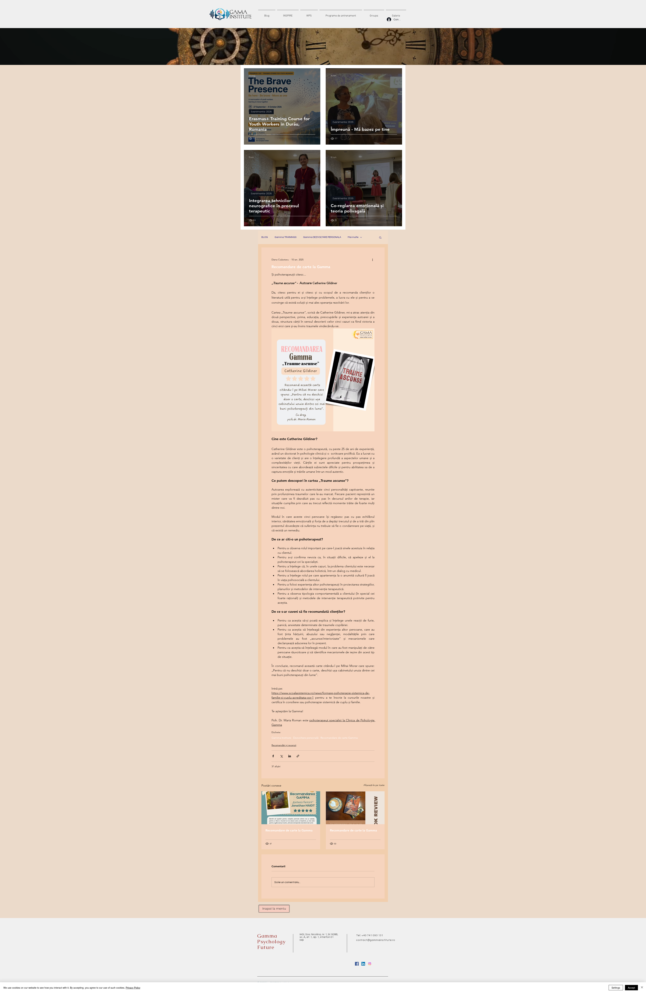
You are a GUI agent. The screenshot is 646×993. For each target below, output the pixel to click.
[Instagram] (369, 964)
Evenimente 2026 (261, 111)
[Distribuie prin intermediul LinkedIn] (289, 756)
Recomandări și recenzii (284, 745)
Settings (616, 987)
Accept (631, 987)
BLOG (264, 237)
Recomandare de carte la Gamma (289, 830)
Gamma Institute (281, 737)
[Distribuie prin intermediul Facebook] (273, 756)
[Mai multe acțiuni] (372, 260)
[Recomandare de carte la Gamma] (290, 807)
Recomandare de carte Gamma (339, 737)
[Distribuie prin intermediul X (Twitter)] (281, 756)
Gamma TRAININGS (285, 237)
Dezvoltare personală (305, 737)
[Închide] (642, 987)
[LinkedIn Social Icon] (363, 964)
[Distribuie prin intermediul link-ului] (297, 756)
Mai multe (353, 237)
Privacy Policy (133, 987)
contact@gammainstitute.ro (375, 940)
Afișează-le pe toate (374, 785)
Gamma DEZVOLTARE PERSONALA (322, 237)
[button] (380, 237)
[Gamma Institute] (357, 964)
